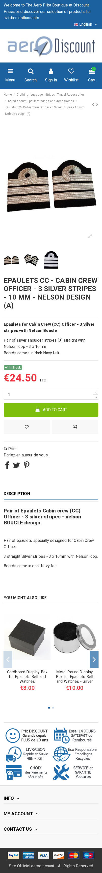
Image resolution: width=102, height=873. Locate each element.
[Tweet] (16, 466)
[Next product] (97, 104)
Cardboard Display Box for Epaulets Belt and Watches (27, 677)
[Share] (7, 466)
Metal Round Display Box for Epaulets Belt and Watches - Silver (74, 677)
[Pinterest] (26, 466)
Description (17, 493)
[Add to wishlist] (27, 427)
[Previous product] (94, 104)
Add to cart (55, 409)
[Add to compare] (75, 427)
